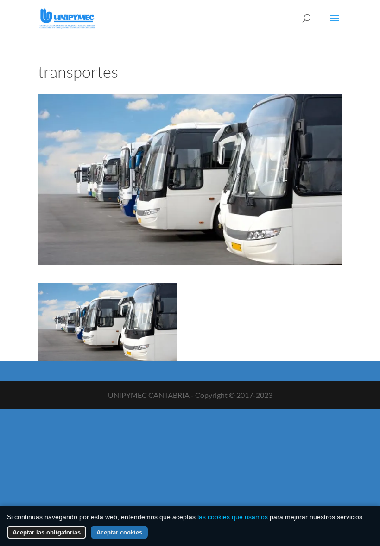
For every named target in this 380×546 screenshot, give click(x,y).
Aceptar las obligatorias (47, 532)
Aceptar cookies (119, 532)
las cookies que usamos (232, 517)
